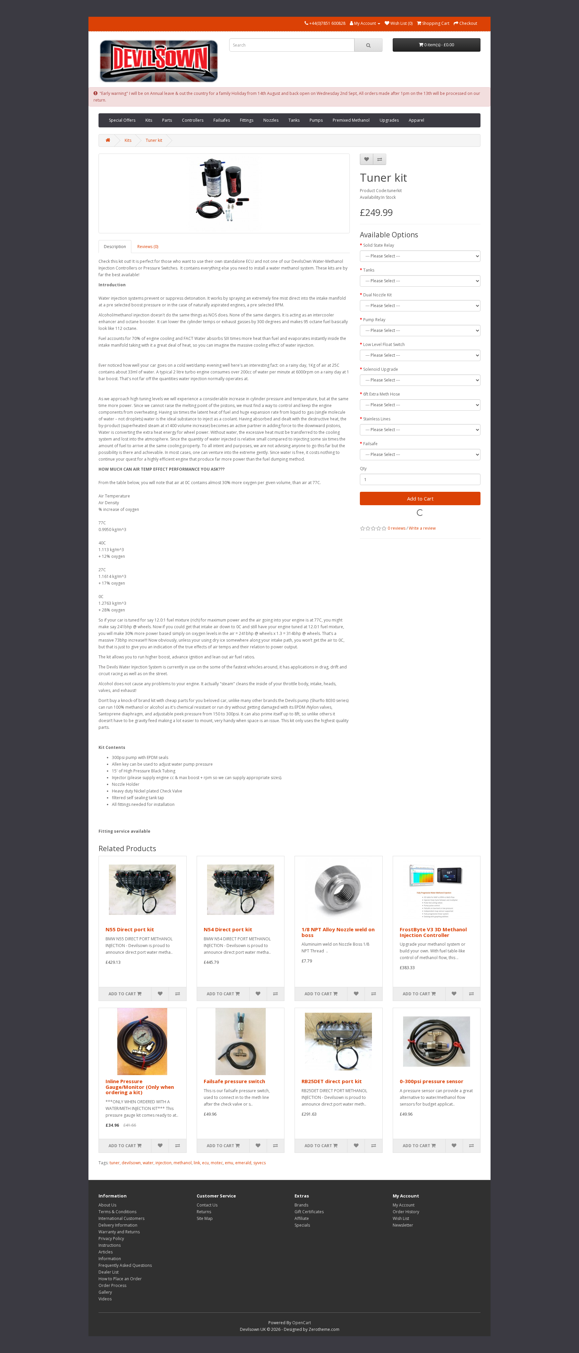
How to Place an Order (120, 1279)
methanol (183, 1163)
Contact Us (207, 1205)
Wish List (401, 1218)
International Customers (121, 1218)
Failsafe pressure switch (234, 1081)
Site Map (205, 1218)
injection (163, 1163)
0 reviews (396, 528)
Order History (406, 1212)
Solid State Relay (378, 245)
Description (115, 246)
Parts (167, 120)
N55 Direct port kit (130, 929)
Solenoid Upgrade (380, 369)
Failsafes (221, 120)
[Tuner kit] (224, 193)
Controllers (192, 120)
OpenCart (301, 1323)
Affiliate (302, 1218)
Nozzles (270, 120)
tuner (115, 1163)
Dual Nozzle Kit (377, 295)
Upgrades (389, 120)
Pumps (316, 120)
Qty (363, 468)
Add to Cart (420, 498)
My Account (403, 1205)
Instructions (110, 1245)
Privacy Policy (111, 1238)
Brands (301, 1205)
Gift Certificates (309, 1212)
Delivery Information (118, 1225)
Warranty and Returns (119, 1232)
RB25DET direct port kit (332, 1081)
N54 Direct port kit (228, 929)
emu (229, 1163)
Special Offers (122, 120)
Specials (302, 1225)
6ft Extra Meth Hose (381, 394)
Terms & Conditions (117, 1212)
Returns (204, 1212)
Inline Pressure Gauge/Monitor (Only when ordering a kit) (140, 1087)
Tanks (294, 120)
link (197, 1163)
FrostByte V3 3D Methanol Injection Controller (433, 932)
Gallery (105, 1292)
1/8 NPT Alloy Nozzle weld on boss (338, 932)
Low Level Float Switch (384, 344)
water (148, 1163)
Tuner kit (154, 140)
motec (217, 1163)
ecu (205, 1163)
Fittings (246, 120)
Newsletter (403, 1225)
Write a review (422, 528)
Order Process (112, 1285)
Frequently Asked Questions (125, 1265)
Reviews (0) (147, 246)
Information (110, 1258)
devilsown (131, 1163)
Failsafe (370, 444)
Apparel (416, 120)
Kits (148, 120)
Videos (105, 1299)
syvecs (259, 1163)
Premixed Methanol (351, 120)
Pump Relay (374, 319)
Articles (106, 1252)
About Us (107, 1205)
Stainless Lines (376, 419)
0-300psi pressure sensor (431, 1081)
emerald (243, 1163)
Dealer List (109, 1272)
